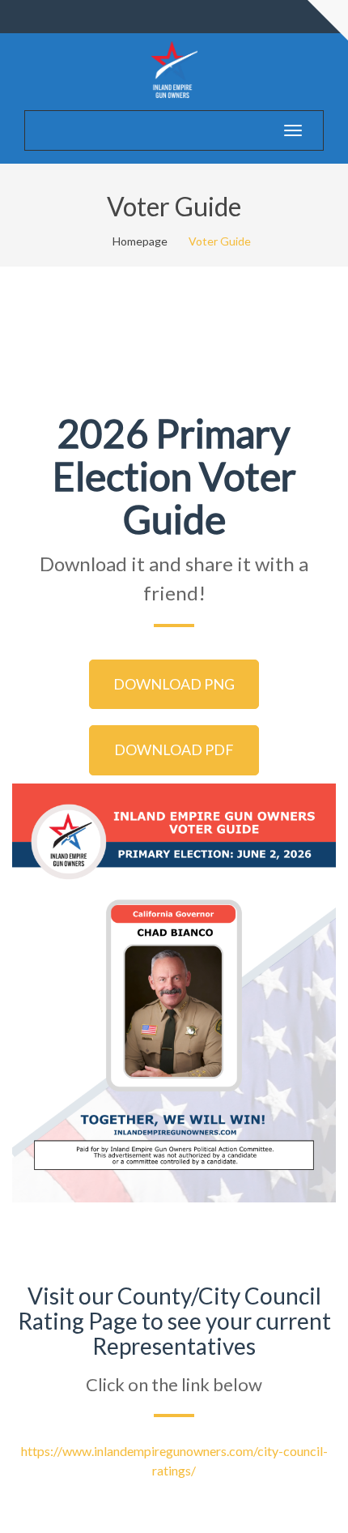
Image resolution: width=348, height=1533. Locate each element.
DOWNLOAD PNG (174, 684)
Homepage (140, 241)
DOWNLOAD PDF (174, 749)
